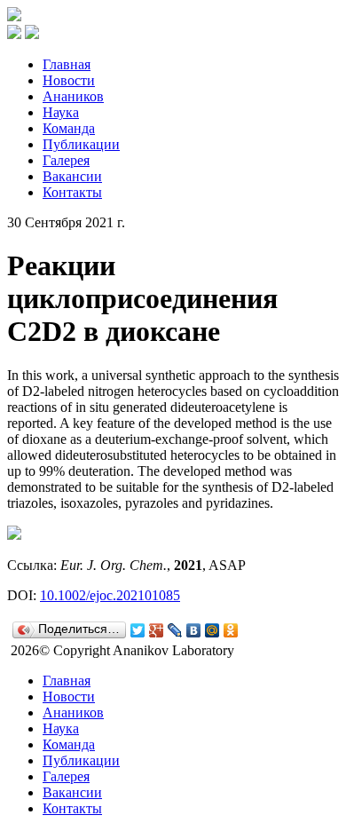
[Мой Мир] (212, 630)
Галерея (66, 160)
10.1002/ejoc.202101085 (110, 595)
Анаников (73, 96)
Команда (69, 128)
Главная (66, 64)
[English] (32, 34)
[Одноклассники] (231, 630)
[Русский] (14, 34)
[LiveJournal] (175, 630)
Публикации (81, 144)
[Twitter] (138, 630)
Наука (61, 112)
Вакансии (72, 176)
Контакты (72, 192)
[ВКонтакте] (194, 630)
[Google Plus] (156, 630)
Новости (69, 80)
